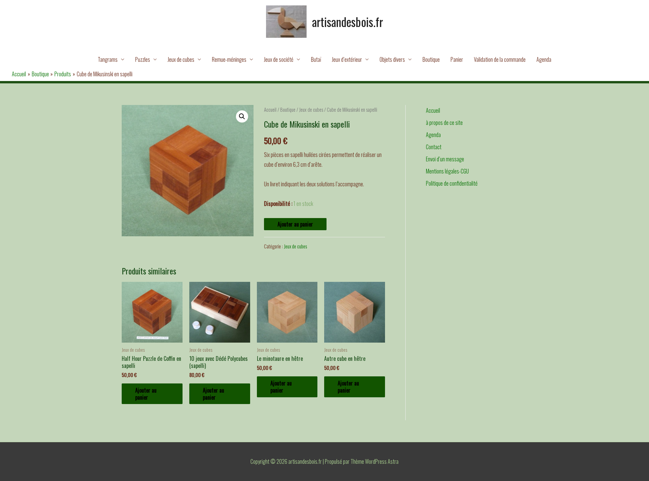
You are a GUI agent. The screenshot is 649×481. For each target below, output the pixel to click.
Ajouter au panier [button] (146, 393)
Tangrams (108, 59)
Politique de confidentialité (452, 183)
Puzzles (142, 59)
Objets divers (392, 59)
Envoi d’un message (445, 159)
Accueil (270, 109)
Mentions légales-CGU (447, 171)
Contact (433, 147)
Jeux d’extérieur (347, 59)
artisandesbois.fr (347, 21)
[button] (242, 116)
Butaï (316, 59)
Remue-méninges (229, 59)
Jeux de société (278, 59)
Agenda (543, 59)
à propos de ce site (444, 122)
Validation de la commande (500, 59)
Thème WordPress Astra (375, 461)
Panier (457, 59)
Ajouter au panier (295, 224)
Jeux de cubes (181, 59)
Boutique (431, 59)
